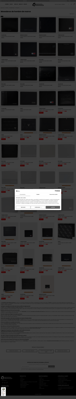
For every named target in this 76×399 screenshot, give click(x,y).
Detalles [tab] (38, 194)
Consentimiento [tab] (22, 194)
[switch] (3, 395)
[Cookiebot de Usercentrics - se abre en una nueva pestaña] (55, 191)
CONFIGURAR (37, 207)
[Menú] (5, 387)
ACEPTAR (53, 207)
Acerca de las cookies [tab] (53, 194)
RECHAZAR (23, 207)
